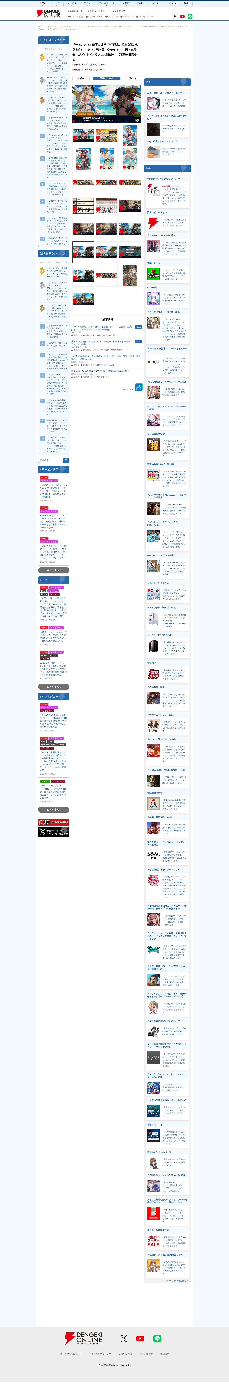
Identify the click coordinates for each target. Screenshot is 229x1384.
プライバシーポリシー (100, 1353)
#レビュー (113, 16)
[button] (106, 104)
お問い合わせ (146, 1353)
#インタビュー (145, 16)
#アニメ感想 (77, 16)
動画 (186, 3)
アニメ (87, 3)
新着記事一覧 (76, 11)
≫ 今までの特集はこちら (178, 1281)
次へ (131, 78)
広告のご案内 (125, 1353)
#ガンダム (128, 16)
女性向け (156, 3)
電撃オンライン (44, 26)
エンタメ (71, 3)
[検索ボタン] (66, 460)
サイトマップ (118, 11)
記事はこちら (106, 78)
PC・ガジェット (107, 3)
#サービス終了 (95, 16)
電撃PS (126, 3)
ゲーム (56, 3)
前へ (82, 78)
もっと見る (53, 570)
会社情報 (164, 1353)
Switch (141, 3)
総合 (43, 3)
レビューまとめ (97, 11)
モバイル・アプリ (70, 26)
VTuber (172, 3)
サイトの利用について (71, 1353)
